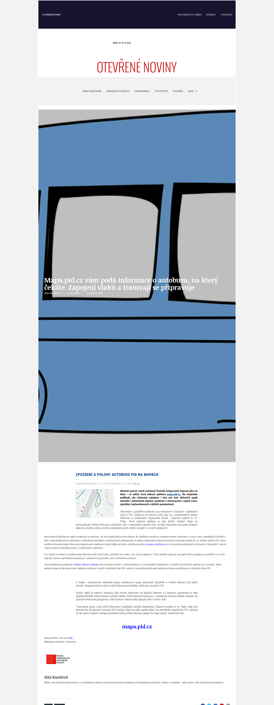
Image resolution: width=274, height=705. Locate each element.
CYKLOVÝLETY (161, 91)
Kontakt (211, 14)
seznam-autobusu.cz (156, 544)
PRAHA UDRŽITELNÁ (91, 91)
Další (191, 91)
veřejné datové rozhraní (86, 564)
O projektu (226, 14)
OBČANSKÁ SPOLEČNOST (118, 91)
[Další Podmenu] (196, 91)
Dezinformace (142, 91)
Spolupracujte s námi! (189, 14)
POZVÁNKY (178, 91)
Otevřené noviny (51, 14)
